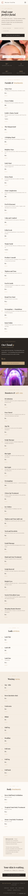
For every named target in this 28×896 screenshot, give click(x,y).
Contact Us (22, 893)
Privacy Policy (17, 890)
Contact (9, 890)
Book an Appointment (14, 875)
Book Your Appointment (13, 35)
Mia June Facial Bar (10, 2)
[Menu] (25, 2)
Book (6, 95)
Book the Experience (13, 363)
